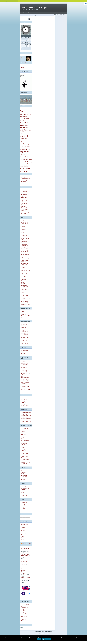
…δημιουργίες (34, 12)
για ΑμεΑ (23, 190)
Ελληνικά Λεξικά (24, 260)
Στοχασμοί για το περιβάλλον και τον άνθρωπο (25, 478)
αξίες (27, 136)
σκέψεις (23, 168)
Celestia (22, 311)
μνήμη (25, 159)
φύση (28, 168)
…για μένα (27, 12)
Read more (48, 639)
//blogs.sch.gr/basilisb (26, 412)
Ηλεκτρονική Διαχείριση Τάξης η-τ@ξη (25, 373)
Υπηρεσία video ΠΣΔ (25, 298)
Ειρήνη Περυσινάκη (25, 440)
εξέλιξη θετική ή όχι (23, 149)
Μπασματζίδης (24, 340)
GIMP (22, 312)
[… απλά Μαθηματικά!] (26, 90)
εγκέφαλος (28, 144)
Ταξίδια (22, 127)
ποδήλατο (21, 161)
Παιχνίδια (22, 120)
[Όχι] (85, 638)
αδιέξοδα (23, 130)
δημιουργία (23, 141)
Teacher (22, 233)
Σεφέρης (23, 510)
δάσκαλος (29, 138)
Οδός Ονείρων (24, 203)
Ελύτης (22, 507)
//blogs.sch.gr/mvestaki (26, 418)
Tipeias (22, 330)
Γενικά (22, 526)
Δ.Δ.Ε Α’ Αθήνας (24, 250)
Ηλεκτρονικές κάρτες (25, 178)
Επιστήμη (23, 534)
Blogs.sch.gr (47, 633)
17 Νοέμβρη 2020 (25, 607)
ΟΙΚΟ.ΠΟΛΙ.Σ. (24, 475)
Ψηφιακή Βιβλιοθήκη (25, 304)
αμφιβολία (22, 132)
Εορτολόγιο (23, 62)
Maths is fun (23, 229)
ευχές (28, 149)
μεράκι (22, 159)
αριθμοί (22, 139)
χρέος (20, 171)
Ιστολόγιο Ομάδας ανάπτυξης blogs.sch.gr (25, 181)
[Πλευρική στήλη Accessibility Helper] (85, 3)
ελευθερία (22, 147)
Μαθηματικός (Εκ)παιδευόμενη (35, 7)
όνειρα (24, 171)
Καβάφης (23, 508)
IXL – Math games (25, 430)
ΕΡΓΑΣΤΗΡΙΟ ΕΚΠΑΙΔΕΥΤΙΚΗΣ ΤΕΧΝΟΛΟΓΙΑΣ (24, 263)
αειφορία (28, 130)
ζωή (21, 151)
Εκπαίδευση (23, 116)
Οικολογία (25, 118)
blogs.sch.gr (23, 177)
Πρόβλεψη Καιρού (25, 207)
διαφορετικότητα (25, 143)
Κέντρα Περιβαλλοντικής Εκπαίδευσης (25, 284)
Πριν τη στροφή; (24, 343)
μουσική (29, 159)
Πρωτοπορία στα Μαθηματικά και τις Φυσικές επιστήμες (25, 295)
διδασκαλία (22, 144)
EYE (22, 225)
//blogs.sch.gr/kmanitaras (26, 417)
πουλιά (21, 164)
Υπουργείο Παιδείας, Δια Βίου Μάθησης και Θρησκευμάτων (25, 301)
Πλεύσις (23, 292)
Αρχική (22, 12)
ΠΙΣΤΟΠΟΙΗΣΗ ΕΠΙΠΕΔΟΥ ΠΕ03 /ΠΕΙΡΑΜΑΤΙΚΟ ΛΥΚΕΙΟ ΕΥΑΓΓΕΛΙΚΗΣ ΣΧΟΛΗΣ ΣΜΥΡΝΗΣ (25, 388)
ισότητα (25, 154)
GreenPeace (23, 470)
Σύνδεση (20, 1)
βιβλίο (26, 138)
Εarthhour (23, 473)
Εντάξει (39, 639)
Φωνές (22, 539)
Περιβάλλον (24, 123)
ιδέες (22, 154)
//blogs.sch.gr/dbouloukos (27, 414)
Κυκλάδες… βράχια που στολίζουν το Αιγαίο (25, 337)
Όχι (43, 639)
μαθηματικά (24, 157)
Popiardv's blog (24, 325)
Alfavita (22, 220)
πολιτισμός (27, 161)
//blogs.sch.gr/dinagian (26, 415)
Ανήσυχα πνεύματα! (25, 524)
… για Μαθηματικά (25, 428)
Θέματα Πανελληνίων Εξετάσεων (24, 279)
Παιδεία (23, 527)
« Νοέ (22, 49)
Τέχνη (28, 125)
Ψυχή (26, 127)
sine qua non (24, 327)
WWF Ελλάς (23, 472)
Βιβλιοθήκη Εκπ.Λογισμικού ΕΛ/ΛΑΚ (25, 316)
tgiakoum (23, 328)
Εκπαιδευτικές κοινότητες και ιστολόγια (8, 1)
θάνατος (26, 152)
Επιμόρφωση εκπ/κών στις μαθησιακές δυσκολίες (25, 352)
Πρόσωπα (23, 125)
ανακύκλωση (27, 132)
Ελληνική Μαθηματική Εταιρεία (24, 443)
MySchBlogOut (24, 324)
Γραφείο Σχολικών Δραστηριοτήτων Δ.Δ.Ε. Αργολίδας (25, 247)
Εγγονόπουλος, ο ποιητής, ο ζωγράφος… (24, 504)
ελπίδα (27, 147)
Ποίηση (22, 536)
